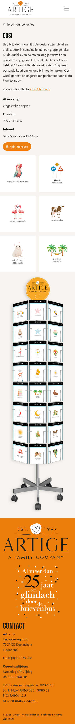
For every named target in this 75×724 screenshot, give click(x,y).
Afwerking (11, 99)
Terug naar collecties (18, 24)
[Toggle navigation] (67, 8)
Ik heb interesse (17, 147)
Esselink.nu (8, 718)
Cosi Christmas (40, 89)
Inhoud (8, 129)
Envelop (9, 114)
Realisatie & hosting (51, 714)
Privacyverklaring (30, 714)
